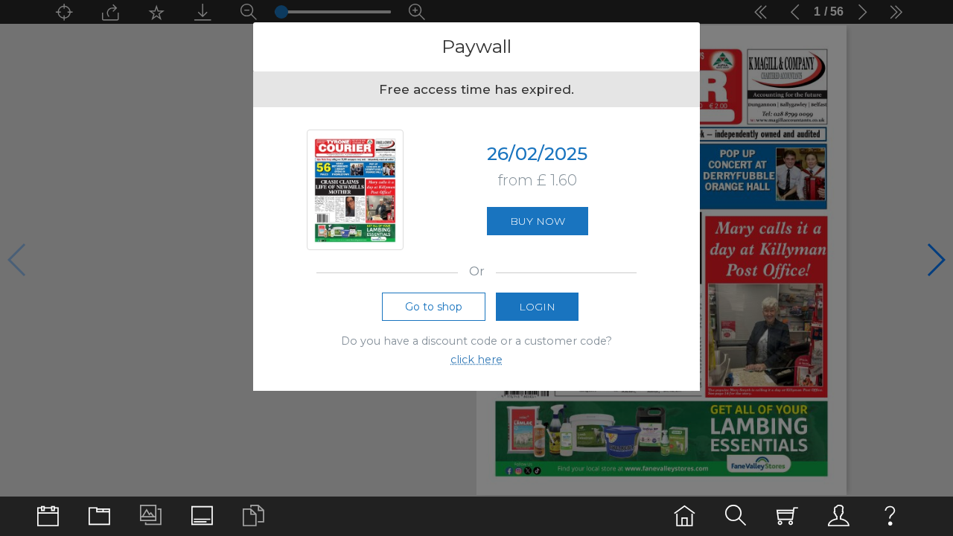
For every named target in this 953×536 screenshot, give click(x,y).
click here (476, 359)
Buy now (537, 221)
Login (537, 306)
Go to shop (433, 306)
